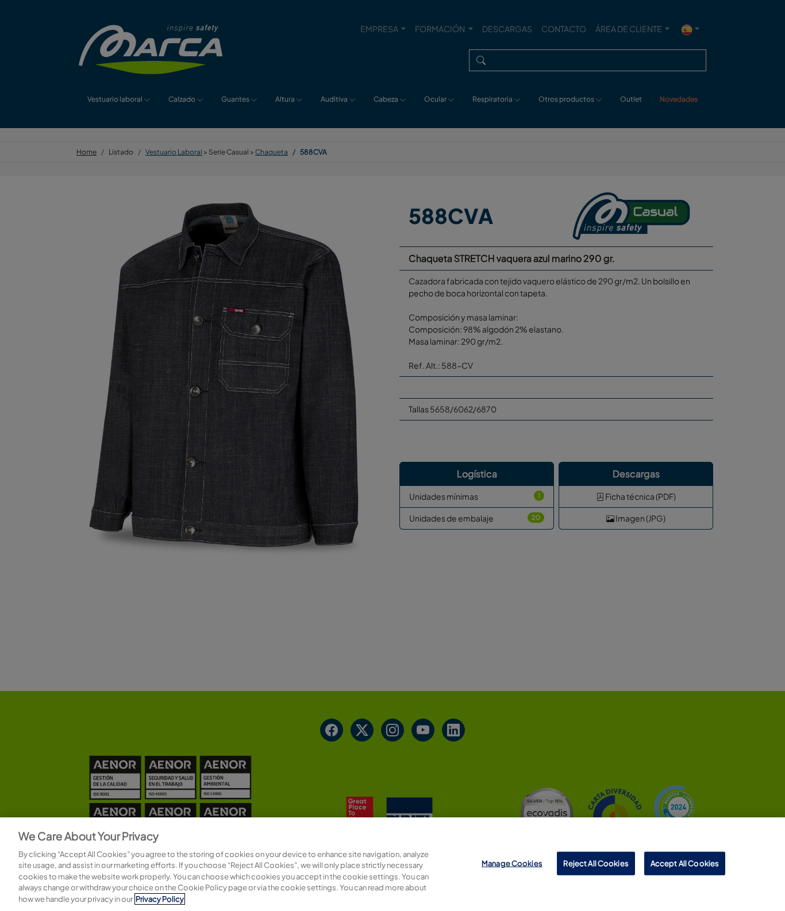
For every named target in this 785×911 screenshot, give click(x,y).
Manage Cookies (512, 862)
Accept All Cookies (685, 862)
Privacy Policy (160, 899)
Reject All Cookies (595, 862)
